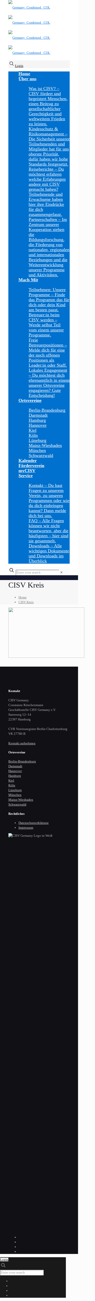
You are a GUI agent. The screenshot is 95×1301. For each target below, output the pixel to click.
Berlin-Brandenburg (22, 761)
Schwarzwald (17, 804)
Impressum (25, 827)
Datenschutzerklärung (33, 823)
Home (22, 597)
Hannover (15, 771)
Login (19, 66)
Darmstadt (15, 766)
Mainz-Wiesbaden (20, 799)
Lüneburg (15, 790)
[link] (61, 572)
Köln (11, 785)
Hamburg (14, 776)
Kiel (11, 780)
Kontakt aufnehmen (21, 743)
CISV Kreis (26, 602)
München (15, 795)
